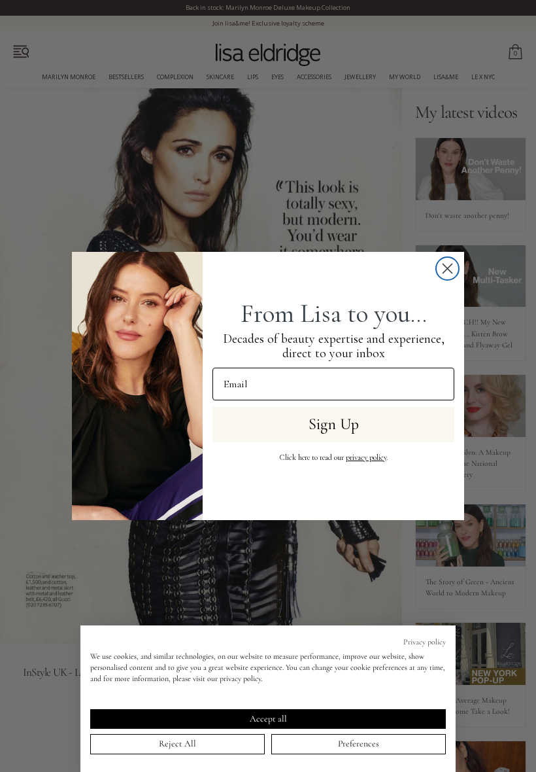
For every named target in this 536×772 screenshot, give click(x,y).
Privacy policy (424, 641)
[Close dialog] (447, 268)
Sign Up (334, 424)
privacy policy (366, 457)
